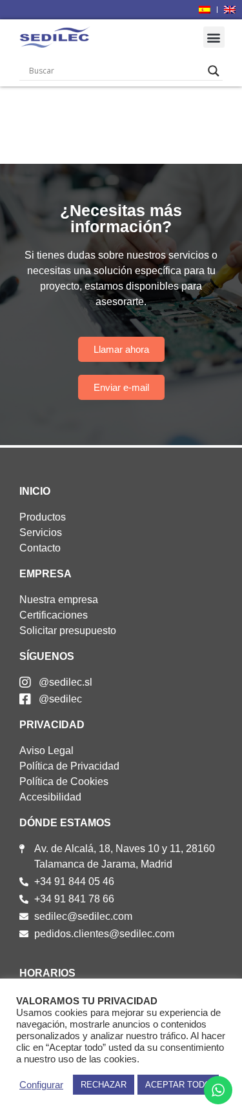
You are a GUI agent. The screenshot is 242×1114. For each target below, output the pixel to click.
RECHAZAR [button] (103, 1084)
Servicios (40, 532)
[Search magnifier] (214, 71)
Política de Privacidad (69, 766)
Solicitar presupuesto (67, 630)
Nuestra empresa (58, 599)
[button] (214, 37)
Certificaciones (53, 615)
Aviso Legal (46, 750)
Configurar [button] (41, 1085)
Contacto (40, 547)
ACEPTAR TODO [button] (178, 1084)
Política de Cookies (63, 781)
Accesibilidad (50, 796)
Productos (42, 517)
